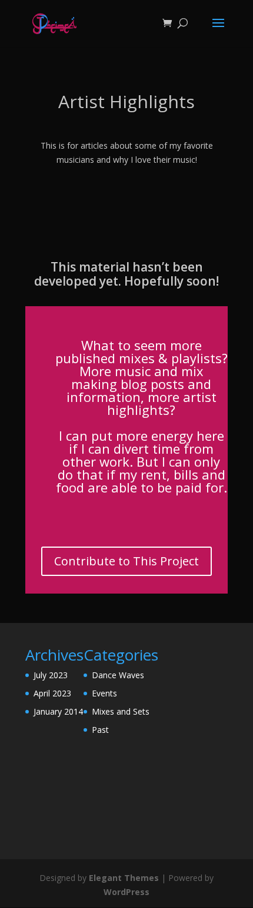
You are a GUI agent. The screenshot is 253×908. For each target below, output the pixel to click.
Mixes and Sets (120, 711)
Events (104, 693)
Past (100, 729)
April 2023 (52, 693)
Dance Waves (118, 675)
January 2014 (58, 711)
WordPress (126, 891)
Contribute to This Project (126, 561)
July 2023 (51, 675)
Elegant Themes (124, 877)
